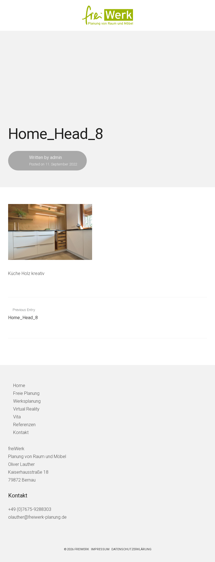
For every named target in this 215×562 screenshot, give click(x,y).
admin (56, 157)
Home (19, 385)
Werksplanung (27, 401)
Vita (17, 416)
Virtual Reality (26, 409)
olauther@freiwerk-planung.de (37, 517)
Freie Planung (26, 393)
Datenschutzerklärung (131, 549)
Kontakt (21, 432)
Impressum (100, 549)
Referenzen (24, 424)
